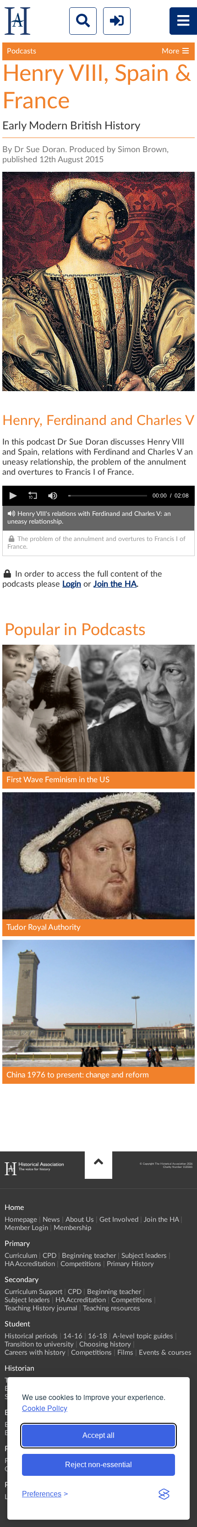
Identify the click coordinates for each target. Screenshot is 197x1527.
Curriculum (21, 1255)
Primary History (130, 1264)
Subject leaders (144, 1255)
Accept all (98, 1435)
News (51, 1219)
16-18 (97, 1336)
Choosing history (105, 1344)
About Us (80, 1219)
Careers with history (35, 1352)
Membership (72, 1228)
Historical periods (31, 1336)
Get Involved (118, 1219)
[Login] (117, 21)
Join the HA (115, 584)
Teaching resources (111, 1308)
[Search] (83, 21)
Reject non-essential (98, 1465)
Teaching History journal (41, 1308)
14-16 (72, 1336)
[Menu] (183, 21)
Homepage (21, 1219)
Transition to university (39, 1344)
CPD (49, 1255)
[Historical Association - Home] (34, 1173)
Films (125, 1352)
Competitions (80, 1264)
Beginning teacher (89, 1255)
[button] (12, 496)
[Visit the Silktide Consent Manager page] (164, 1494)
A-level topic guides (143, 1336)
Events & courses (165, 1352)
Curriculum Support (33, 1291)
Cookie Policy (44, 1408)
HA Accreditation (30, 1264)
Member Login (26, 1228)
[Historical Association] (17, 23)
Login (71, 584)
